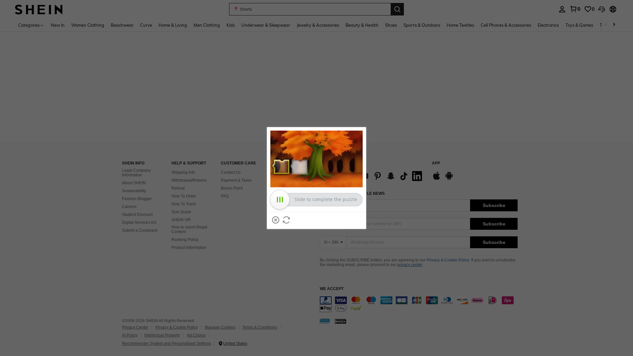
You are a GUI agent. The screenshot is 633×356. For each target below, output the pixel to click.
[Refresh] (286, 219)
